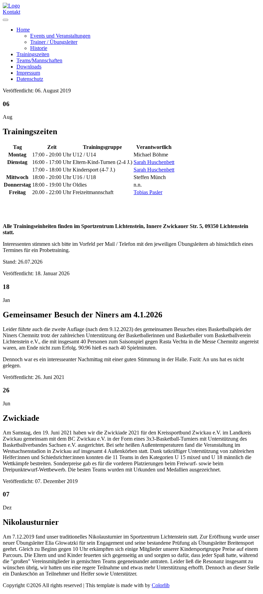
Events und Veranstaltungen (60, 36)
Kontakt (11, 12)
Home (23, 30)
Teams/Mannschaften (39, 60)
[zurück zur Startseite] (11, 6)
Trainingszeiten (32, 54)
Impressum (28, 73)
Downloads (28, 66)
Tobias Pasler (148, 192)
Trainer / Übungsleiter (53, 42)
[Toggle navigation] (5, 20)
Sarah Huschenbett (154, 162)
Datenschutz (29, 79)
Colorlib (161, 585)
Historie (38, 48)
